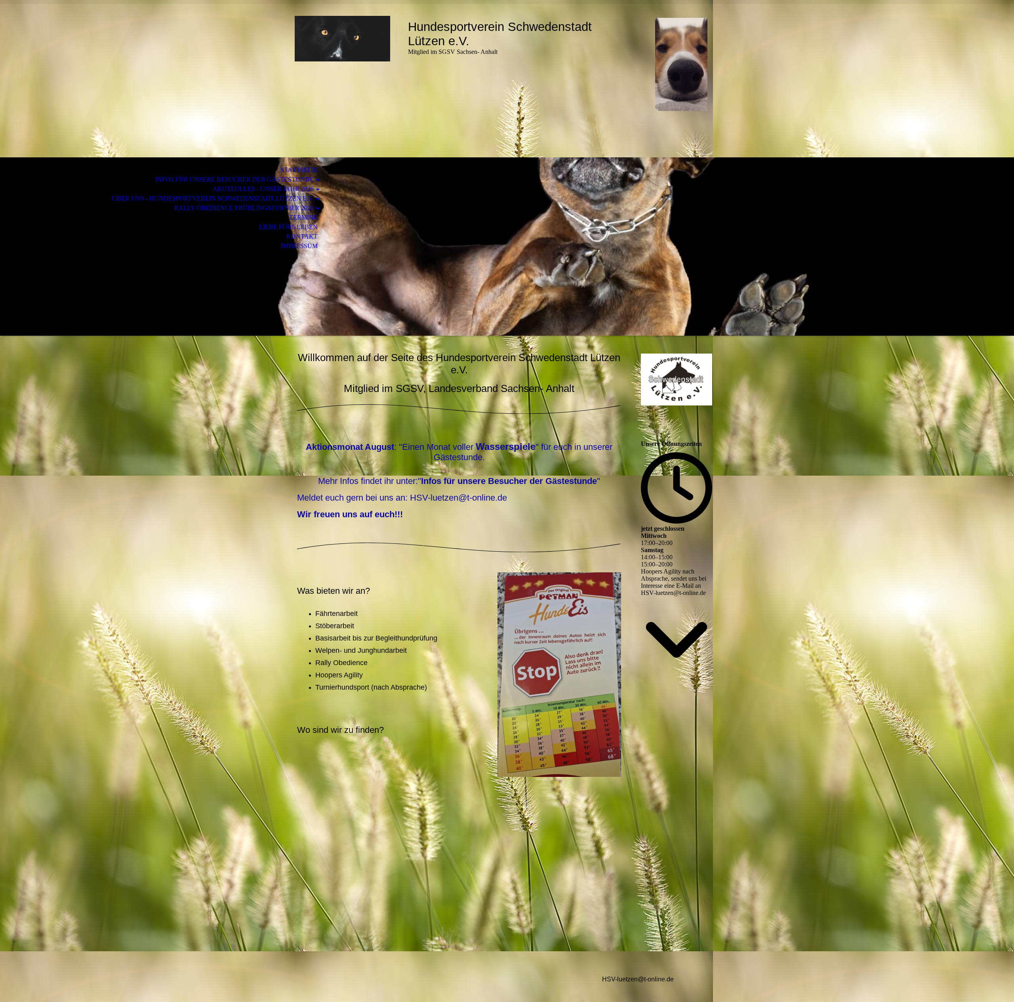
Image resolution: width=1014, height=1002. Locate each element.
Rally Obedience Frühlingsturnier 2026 (244, 208)
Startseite (299, 169)
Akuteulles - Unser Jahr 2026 (263, 188)
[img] (342, 38)
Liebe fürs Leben (288, 227)
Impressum (299, 246)
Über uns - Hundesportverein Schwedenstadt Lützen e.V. (213, 198)
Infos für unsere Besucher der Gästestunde (234, 179)
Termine (303, 217)
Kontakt (302, 236)
